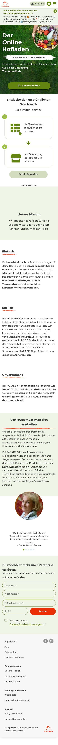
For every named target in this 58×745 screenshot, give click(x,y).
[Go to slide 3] (28, 549)
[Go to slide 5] (33, 549)
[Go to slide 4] (31, 549)
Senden (42, 611)
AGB (7, 647)
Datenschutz (11, 652)
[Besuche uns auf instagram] (51, 641)
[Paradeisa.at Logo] (48, 729)
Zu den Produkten (29, 85)
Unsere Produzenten (15, 676)
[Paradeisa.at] (5, 4)
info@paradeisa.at (14, 713)
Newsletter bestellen (15, 719)
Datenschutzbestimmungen (26, 624)
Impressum (10, 641)
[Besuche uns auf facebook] (45, 641)
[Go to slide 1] (23, 549)
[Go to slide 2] (26, 549)
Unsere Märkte (12, 681)
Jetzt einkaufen (28, 174)
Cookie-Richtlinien (14, 657)
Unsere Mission (13, 671)
